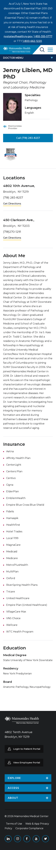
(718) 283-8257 (13, 197)
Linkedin (8, 838)
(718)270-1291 (12, 231)
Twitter (45, 838)
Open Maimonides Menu (50, 49)
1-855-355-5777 (43, 36)
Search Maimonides (42, 49)
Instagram (17, 838)
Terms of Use (14, 823)
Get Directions (12, 203)
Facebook (26, 838)
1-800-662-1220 (32, 41)
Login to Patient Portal (26, 748)
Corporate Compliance (29, 828)
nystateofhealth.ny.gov (18, 36)
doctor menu (13, 57)
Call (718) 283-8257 (28, 137)
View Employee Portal (26, 762)
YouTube (36, 838)
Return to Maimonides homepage (16, 49)
